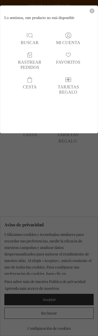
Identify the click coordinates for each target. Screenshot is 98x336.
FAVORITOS (68, 62)
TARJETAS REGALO (68, 89)
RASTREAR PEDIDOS (29, 65)
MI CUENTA (68, 42)
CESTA (30, 87)
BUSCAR (30, 42)
